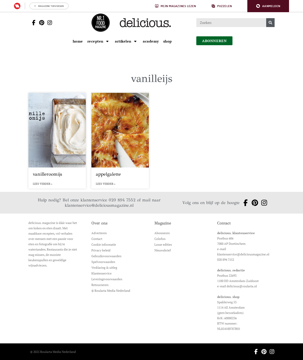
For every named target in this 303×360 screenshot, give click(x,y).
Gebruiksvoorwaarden (106, 256)
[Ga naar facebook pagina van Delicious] (32, 22)
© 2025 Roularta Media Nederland (53, 352)
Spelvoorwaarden (103, 262)
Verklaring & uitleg (104, 267)
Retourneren (99, 285)
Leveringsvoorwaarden (106, 279)
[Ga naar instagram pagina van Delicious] (48, 22)
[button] (268, 6)
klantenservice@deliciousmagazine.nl (99, 205)
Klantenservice (101, 273)
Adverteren (99, 233)
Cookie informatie (103, 244)
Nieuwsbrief (162, 250)
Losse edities (163, 244)
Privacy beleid (100, 250)
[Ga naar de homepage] (100, 22)
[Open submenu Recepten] (107, 41)
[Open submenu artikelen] (135, 41)
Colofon (159, 239)
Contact (96, 239)
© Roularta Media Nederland (110, 290)
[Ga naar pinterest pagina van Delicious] (40, 22)
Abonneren (162, 233)
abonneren (214, 40)
